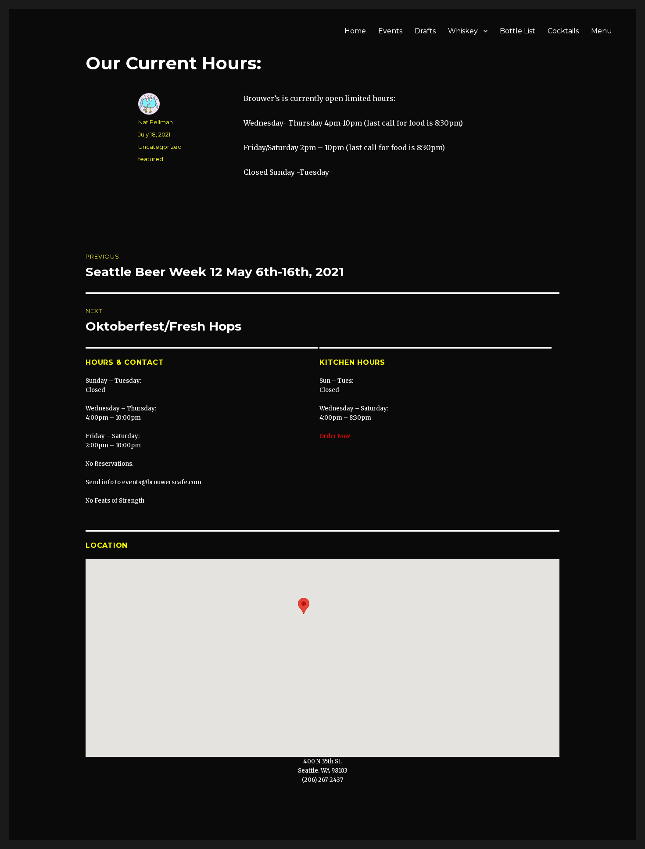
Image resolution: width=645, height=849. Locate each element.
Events (390, 31)
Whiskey (463, 31)
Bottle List (517, 31)
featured (150, 158)
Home (355, 31)
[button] (303, 606)
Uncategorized (160, 146)
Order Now (334, 436)
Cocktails (563, 31)
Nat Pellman (155, 122)
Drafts (425, 31)
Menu (601, 31)
